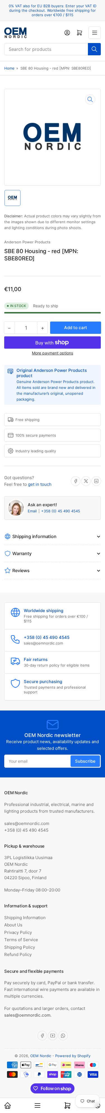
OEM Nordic (40, 1055)
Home (9, 68)
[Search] (94, 49)
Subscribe (85, 761)
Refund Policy (18, 954)
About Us (13, 924)
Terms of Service (21, 939)
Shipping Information (25, 917)
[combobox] (52, 49)
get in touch (40, 484)
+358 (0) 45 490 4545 (60, 511)
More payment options (52, 353)
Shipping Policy (19, 947)
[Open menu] (94, 33)
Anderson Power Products (27, 242)
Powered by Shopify (72, 1055)
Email (33, 511)
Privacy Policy (18, 932)
